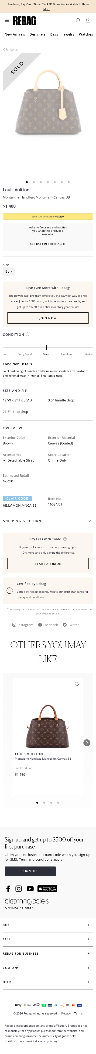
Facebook (50, 625)
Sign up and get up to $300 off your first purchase (44, 843)
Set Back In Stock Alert (48, 243)
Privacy (66, 1013)
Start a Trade (48, 564)
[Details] (65, 539)
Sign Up (30, 871)
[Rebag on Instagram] (18, 888)
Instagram (25, 625)
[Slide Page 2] (44, 802)
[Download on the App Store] (47, 888)
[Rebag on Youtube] (30, 889)
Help (7, 982)
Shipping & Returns (23, 521)
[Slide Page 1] (37, 802)
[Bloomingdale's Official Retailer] (27, 902)
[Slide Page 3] (51, 802)
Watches (86, 34)
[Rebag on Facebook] (9, 888)
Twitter (73, 625)
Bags (54, 34)
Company (11, 968)
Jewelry (68, 34)
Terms (78, 1013)
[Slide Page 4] (58, 802)
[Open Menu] (7, 20)
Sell (7, 939)
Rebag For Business (21, 954)
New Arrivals (15, 34)
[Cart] (88, 20)
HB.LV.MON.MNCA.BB (20, 505)
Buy (6, 925)
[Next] (86, 742)
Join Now (48, 318)
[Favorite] (77, 684)
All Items (12, 49)
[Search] (77, 20)
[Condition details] (27, 334)
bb (7, 271)
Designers (38, 34)
